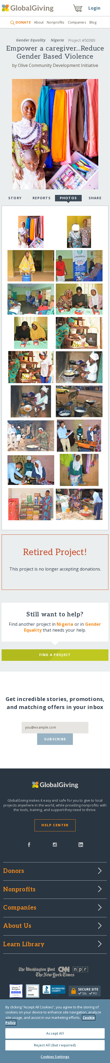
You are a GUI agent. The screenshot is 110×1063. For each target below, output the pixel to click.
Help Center (54, 825)
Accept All (55, 1033)
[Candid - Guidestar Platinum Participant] (34, 991)
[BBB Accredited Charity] (55, 991)
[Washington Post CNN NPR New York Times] (55, 973)
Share (95, 197)
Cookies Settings (55, 1056)
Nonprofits (55, 22)
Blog (93, 22)
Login (94, 8)
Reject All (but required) (55, 1045)
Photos (68, 197)
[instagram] (55, 844)
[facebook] (29, 844)
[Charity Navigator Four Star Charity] (17, 991)
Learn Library (23, 944)
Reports (42, 197)
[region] (55, 1031)
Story (15, 197)
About (39, 22)
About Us (17, 926)
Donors (13, 871)
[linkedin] (80, 844)
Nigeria (57, 40)
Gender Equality (30, 40)
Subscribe (55, 739)
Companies (77, 22)
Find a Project (55, 654)
